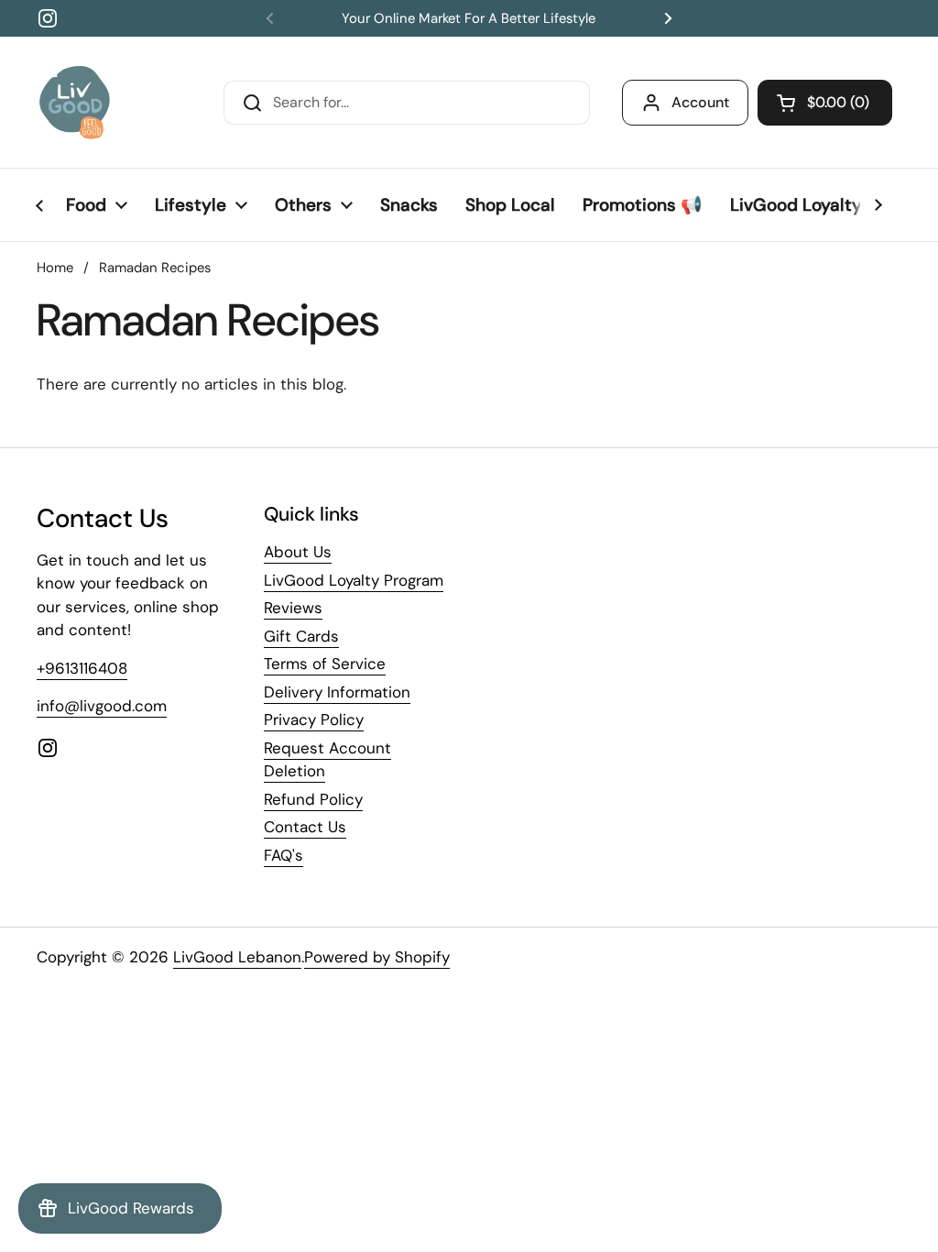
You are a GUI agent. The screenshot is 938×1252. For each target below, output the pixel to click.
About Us (298, 552)
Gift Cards (301, 636)
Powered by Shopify (377, 957)
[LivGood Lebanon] (75, 102)
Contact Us (305, 827)
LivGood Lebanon (237, 957)
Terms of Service (325, 663)
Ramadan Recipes (155, 267)
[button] (825, 103)
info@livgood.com (102, 706)
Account (700, 102)
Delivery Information (337, 692)
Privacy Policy (314, 719)
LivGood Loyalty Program (353, 580)
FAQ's (283, 855)
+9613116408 (82, 668)
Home (55, 267)
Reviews (293, 608)
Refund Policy (313, 799)
